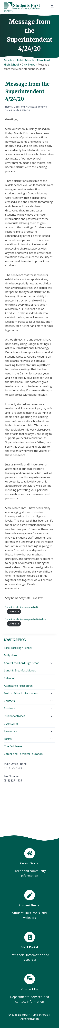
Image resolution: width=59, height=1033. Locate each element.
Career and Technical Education (23, 754)
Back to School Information (21, 693)
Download (14, 611)
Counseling (11, 723)
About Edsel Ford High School (22, 663)
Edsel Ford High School (18, 648)
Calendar (9, 678)
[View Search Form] (52, 7)
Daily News (11, 655)
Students (9, 708)
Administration (29, 1019)
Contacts (9, 701)
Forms (8, 739)
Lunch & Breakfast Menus (20, 670)
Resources (10, 731)
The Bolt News (13, 746)
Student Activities (14, 716)
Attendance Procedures (18, 686)
